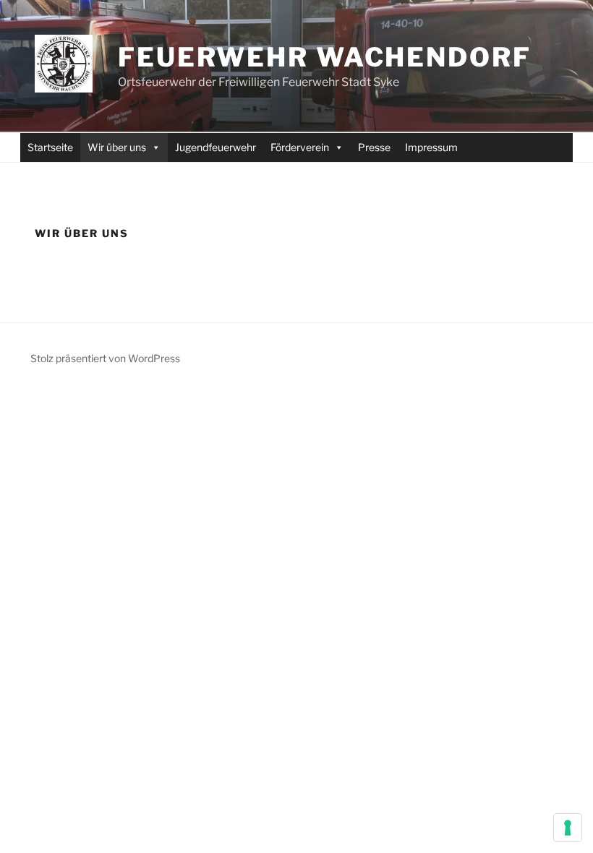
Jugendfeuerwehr (215, 147)
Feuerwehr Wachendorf (325, 57)
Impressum (431, 147)
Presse (374, 147)
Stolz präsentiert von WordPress (105, 358)
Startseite (50, 147)
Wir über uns (117, 147)
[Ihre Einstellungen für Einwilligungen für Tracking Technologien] (567, 827)
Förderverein (299, 147)
